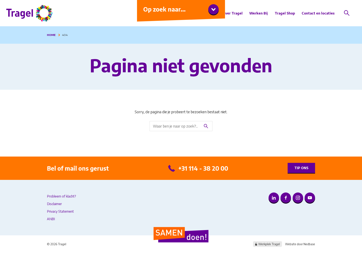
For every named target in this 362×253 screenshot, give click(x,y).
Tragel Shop (285, 13)
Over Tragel (232, 13)
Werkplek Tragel (269, 244)
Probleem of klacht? (61, 196)
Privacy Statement (60, 211)
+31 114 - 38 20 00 (203, 168)
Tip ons (301, 168)
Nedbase (309, 244)
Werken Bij (258, 13)
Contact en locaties (318, 13)
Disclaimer (54, 204)
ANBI (51, 219)
